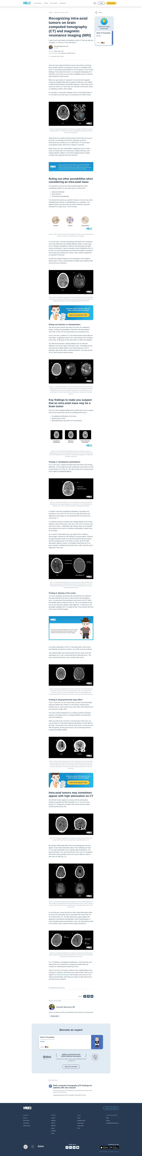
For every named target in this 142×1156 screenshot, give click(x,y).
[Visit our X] (70, 1147)
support (111, 1108)
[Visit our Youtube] (77, 1147)
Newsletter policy (81, 1120)
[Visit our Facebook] (67, 1147)
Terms (78, 1128)
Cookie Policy (80, 1125)
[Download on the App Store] (104, 1147)
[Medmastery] (27, 3)
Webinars (53, 1125)
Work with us (26, 1123)
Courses (53, 1117)
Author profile (54, 1016)
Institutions (63, 3)
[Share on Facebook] (88, 996)
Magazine (53, 1120)
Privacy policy (80, 1123)
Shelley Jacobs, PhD (59, 51)
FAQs (107, 1117)
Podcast (53, 1123)
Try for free (111, 3)
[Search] (94, 3)
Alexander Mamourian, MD (61, 46)
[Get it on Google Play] (114, 1147)
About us (25, 1117)
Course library (38, 3)
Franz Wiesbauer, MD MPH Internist (66, 53)
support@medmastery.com (112, 1123)
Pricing (46, 3)
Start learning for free (78, 315)
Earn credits (53, 3)
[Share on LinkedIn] (91, 996)
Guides (53, 1128)
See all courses (71, 1067)
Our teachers (26, 1120)
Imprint (79, 1117)
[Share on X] (84, 996)
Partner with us (26, 1125)
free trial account (63, 974)
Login (101, 3)
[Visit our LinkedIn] (74, 1147)
